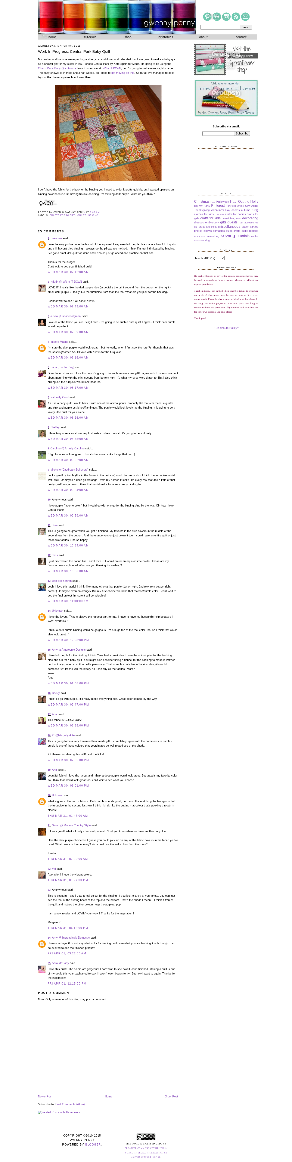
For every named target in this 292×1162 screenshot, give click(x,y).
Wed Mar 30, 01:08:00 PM (68, 683)
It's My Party (202, 205)
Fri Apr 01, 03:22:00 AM (67, 953)
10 (49, 499)
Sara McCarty (60, 963)
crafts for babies (63, 215)
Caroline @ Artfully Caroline (67, 448)
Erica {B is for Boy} (62, 367)
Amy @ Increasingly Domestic (71, 937)
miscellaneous (229, 226)
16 (49, 693)
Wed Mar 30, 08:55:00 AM (68, 438)
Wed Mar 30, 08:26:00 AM (68, 417)
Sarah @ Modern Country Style (71, 825)
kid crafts (199, 226)
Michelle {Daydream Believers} (69, 469)
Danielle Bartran (62, 580)
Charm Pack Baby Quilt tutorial (57, 68)
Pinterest (218, 205)
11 (49, 525)
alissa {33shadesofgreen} (65, 316)
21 (49, 825)
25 (49, 963)
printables (219, 230)
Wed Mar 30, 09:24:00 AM (68, 490)
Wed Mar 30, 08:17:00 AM (68, 387)
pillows (208, 230)
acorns (236, 210)
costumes (219, 214)
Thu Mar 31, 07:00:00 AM (68, 859)
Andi (55, 769)
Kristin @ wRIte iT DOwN (66, 281)
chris (55, 555)
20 (49, 795)
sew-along (213, 236)
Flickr (213, 202)
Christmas (201, 201)
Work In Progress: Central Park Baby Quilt (74, 51)
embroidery (212, 222)
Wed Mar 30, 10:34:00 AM (68, 545)
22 (49, 868)
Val (54, 868)
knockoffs (211, 226)
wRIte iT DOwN (111, 68)
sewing (93, 215)
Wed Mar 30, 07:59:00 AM (68, 332)
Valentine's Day (220, 210)
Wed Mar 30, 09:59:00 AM (68, 515)
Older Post (171, 1096)
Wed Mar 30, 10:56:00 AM (68, 571)
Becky (56, 693)
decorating (250, 218)
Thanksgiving (202, 210)
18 (49, 735)
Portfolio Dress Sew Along (242, 205)
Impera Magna (59, 341)
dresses (199, 222)
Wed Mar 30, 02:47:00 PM (68, 704)
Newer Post (45, 1096)
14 (49, 610)
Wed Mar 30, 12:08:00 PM (68, 640)
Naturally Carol (59, 397)
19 (49, 769)
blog (255, 210)
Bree (55, 525)
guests (232, 222)
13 (49, 580)
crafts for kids (210, 218)
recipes (253, 230)
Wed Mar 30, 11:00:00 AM (68, 601)
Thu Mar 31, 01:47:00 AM (68, 815)
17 (49, 714)
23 (49, 889)
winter (254, 236)
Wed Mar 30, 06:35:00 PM (68, 725)
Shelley (55, 427)
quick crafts (233, 230)
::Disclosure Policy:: (226, 327)
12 (49, 555)
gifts (223, 222)
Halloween (222, 201)
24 (49, 937)
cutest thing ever (231, 218)
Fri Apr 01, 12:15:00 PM (67, 983)
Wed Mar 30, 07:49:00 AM (68, 306)
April (55, 714)
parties (254, 226)
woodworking (202, 240)
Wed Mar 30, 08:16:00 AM (68, 357)
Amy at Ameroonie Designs (69, 649)
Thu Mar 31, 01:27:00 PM (68, 880)
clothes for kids (204, 214)
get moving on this (122, 72)
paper (245, 226)
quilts (81, 215)
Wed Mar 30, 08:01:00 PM (68, 785)
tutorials (243, 236)
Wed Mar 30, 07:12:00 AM (68, 272)
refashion (199, 236)
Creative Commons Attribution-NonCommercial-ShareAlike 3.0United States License (146, 1152)
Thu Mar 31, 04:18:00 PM (68, 928)
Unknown (56, 238)
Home (108, 1096)
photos (198, 230)
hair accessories (248, 222)
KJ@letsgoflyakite (63, 735)
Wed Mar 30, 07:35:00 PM (68, 760)
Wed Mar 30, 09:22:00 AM (68, 460)
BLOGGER (93, 1144)
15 (49, 649)
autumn (245, 210)
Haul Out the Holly (244, 201)
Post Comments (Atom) (70, 1104)
